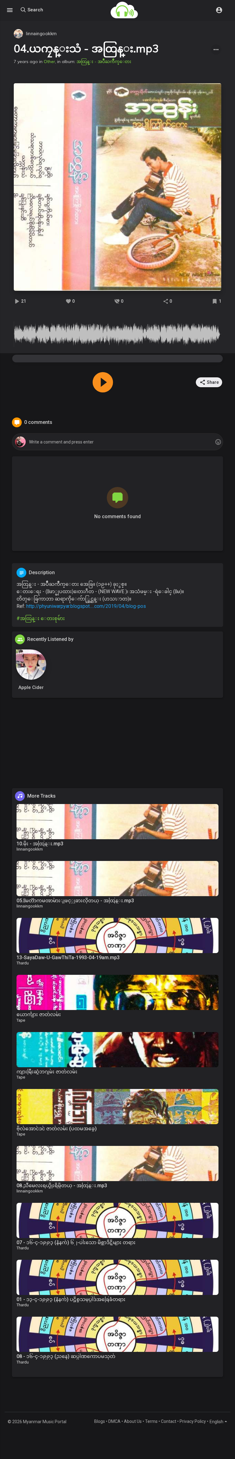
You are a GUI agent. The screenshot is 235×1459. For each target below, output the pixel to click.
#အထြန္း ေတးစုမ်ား (41, 618)
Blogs (99, 1421)
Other (49, 61)
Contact (168, 1421)
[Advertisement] (117, 745)
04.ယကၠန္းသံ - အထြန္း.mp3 (86, 48)
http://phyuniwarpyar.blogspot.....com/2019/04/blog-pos (86, 606)
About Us (133, 1421)
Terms (151, 1421)
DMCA (114, 1421)
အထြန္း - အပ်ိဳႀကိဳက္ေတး (103, 61)
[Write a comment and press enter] (117, 442)
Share (213, 382)
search (34, 10)
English (216, 1421)
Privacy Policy (193, 1421)
